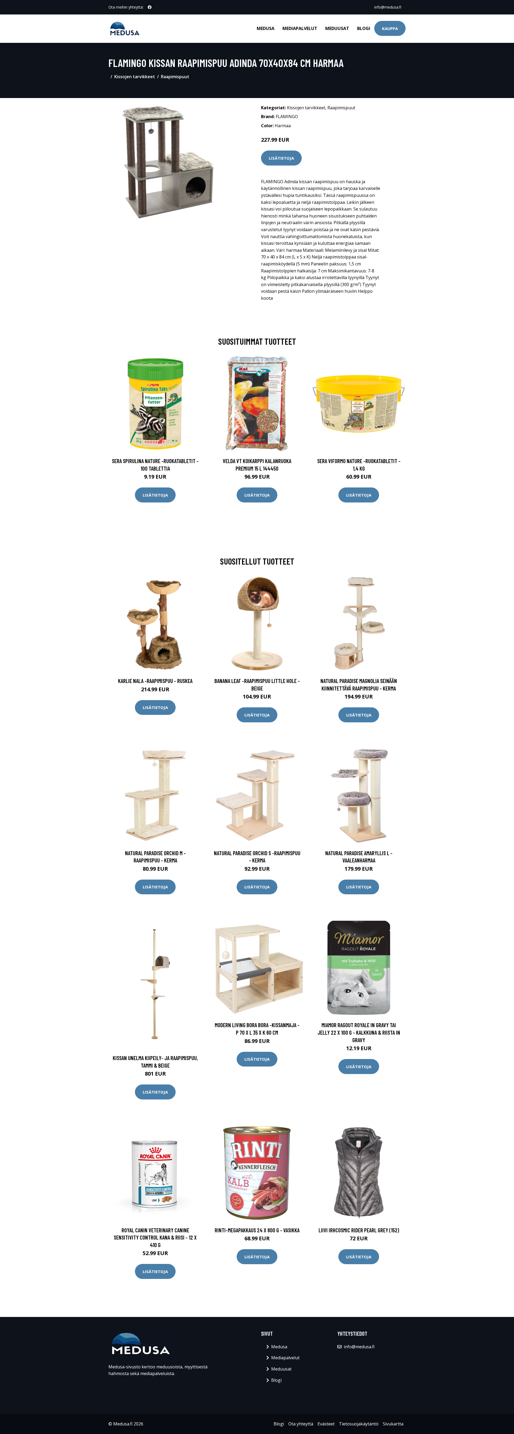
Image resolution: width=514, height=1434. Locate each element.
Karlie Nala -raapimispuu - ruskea (155, 680)
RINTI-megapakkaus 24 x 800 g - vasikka (257, 1230)
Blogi (363, 28)
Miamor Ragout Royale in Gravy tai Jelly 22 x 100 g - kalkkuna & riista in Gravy (359, 1032)
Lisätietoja (281, 158)
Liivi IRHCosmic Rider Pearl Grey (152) (359, 1230)
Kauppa (390, 28)
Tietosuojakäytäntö (359, 1424)
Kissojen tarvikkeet (134, 77)
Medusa (265, 28)
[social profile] (150, 7)
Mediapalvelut (299, 28)
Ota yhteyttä (300, 1424)
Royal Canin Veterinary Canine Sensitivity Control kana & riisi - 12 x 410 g (155, 1237)
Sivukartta (393, 1424)
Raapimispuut (175, 77)
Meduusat (337, 28)
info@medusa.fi (387, 7)
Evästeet (326, 1424)
